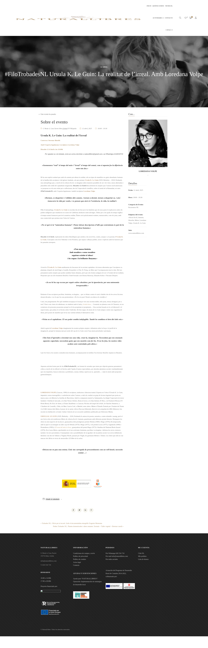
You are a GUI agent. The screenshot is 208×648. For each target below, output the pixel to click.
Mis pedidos (142, 556)
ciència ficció (132, 217)
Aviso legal (77, 562)
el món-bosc (87, 304)
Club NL (141, 553)
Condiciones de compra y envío (84, 553)
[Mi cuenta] (196, 18)
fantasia (140, 217)
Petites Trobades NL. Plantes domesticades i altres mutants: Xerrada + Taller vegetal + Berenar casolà (88, 526)
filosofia (131, 220)
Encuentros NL (133, 207)
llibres (137, 220)
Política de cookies (79, 559)
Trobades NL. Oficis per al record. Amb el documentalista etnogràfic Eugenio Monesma (71, 523)
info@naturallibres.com (120, 556)
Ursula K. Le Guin (139, 223)
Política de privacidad (80, 556)
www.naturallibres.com (136, 233)
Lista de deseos (143, 559)
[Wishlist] (186, 18)
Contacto (76, 565)
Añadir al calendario (52, 499)
